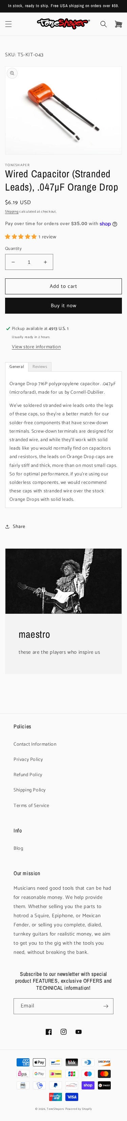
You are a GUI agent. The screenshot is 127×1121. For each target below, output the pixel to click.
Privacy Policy (28, 760)
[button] (8, 24)
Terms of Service (31, 806)
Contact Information (35, 744)
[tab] (16, 367)
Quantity (13, 248)
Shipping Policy (30, 790)
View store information (36, 347)
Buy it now (64, 305)
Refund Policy (28, 775)
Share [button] (19, 527)
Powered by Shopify (78, 1109)
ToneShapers (55, 1109)
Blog (18, 848)
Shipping (12, 211)
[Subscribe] (105, 1006)
